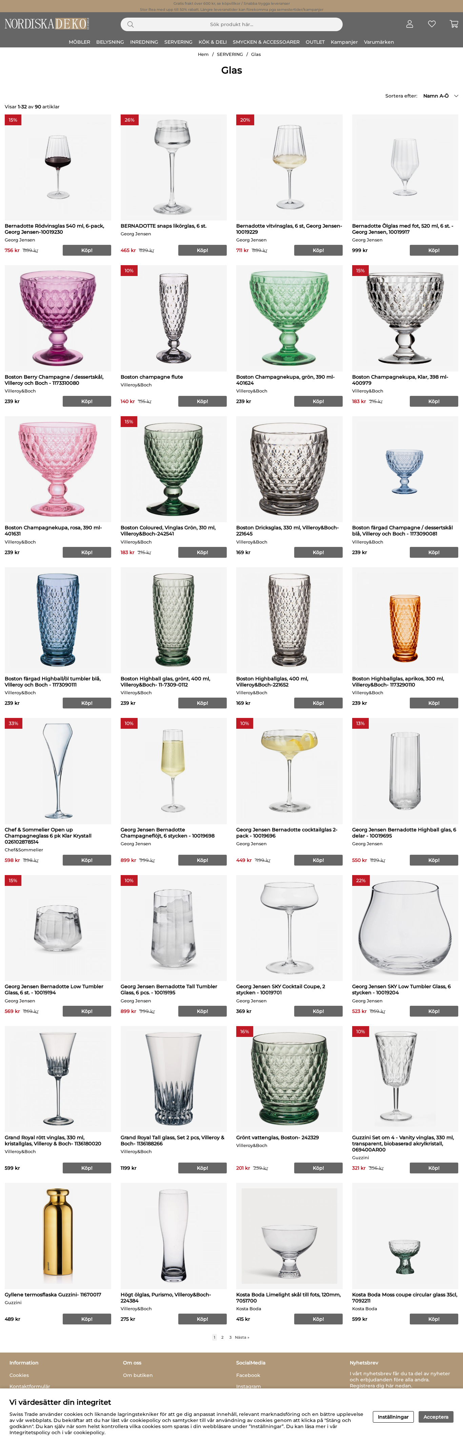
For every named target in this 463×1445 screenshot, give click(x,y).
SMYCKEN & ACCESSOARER (266, 42)
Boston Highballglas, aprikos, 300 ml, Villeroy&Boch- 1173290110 (398, 682)
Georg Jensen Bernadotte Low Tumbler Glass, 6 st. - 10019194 (54, 989)
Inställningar (393, 1417)
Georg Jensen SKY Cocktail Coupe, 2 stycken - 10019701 (280, 989)
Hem (203, 54)
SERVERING (178, 42)
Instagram (248, 1386)
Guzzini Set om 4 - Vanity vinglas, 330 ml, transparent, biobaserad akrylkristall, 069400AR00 (403, 1143)
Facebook (248, 1375)
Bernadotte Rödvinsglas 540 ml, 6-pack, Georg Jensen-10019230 (54, 229)
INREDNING (144, 42)
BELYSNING (110, 42)
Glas (256, 54)
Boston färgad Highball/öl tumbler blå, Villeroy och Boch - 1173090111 (53, 682)
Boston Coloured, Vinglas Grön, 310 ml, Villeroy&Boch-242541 (168, 531)
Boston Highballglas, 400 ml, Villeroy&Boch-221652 (272, 682)
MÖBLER (79, 42)
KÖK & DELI (213, 42)
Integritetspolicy (29, 1432)
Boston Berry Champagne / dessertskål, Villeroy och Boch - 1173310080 (54, 380)
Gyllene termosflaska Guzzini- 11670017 (53, 1295)
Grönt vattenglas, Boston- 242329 (277, 1137)
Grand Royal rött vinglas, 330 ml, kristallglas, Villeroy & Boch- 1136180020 (53, 1140)
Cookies (19, 1375)
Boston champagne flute (152, 377)
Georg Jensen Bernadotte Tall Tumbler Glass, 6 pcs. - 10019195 (169, 989)
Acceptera (436, 1417)
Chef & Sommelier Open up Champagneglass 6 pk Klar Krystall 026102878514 (48, 836)
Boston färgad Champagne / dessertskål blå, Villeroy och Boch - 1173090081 (402, 531)
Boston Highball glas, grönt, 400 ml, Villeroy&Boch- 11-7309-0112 (165, 682)
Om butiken (138, 1375)
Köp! (87, 1319)
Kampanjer (344, 42)
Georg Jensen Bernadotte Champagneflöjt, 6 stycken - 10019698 (168, 833)
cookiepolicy (89, 1432)
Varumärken (379, 42)
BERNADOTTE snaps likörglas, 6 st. (163, 226)
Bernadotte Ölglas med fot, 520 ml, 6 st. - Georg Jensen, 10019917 (403, 229)
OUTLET (315, 42)
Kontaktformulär (29, 1386)
